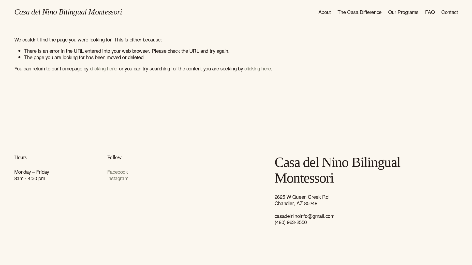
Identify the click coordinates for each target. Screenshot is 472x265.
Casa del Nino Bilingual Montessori (68, 11)
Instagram (117, 178)
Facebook (117, 172)
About (324, 11)
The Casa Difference (360, 11)
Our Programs (403, 11)
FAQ (430, 11)
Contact (449, 11)
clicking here (103, 68)
